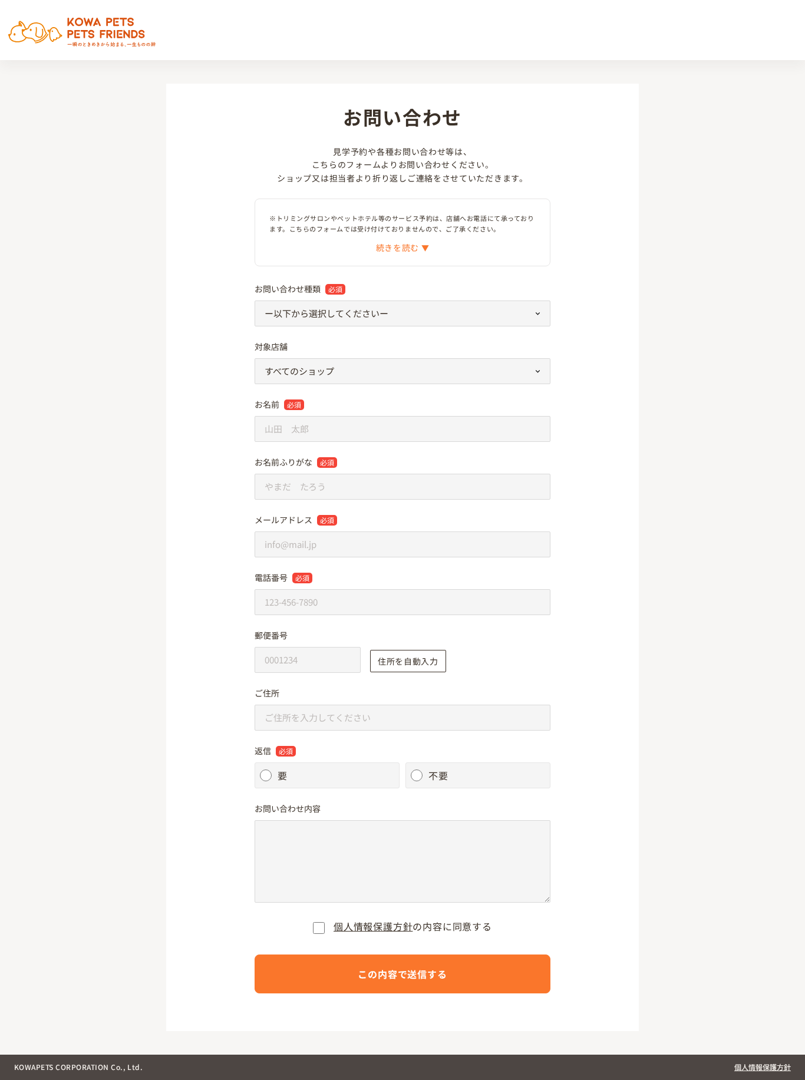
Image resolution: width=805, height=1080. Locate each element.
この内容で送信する (402, 974)
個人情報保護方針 (373, 926)
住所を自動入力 (408, 661)
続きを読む (398, 247)
